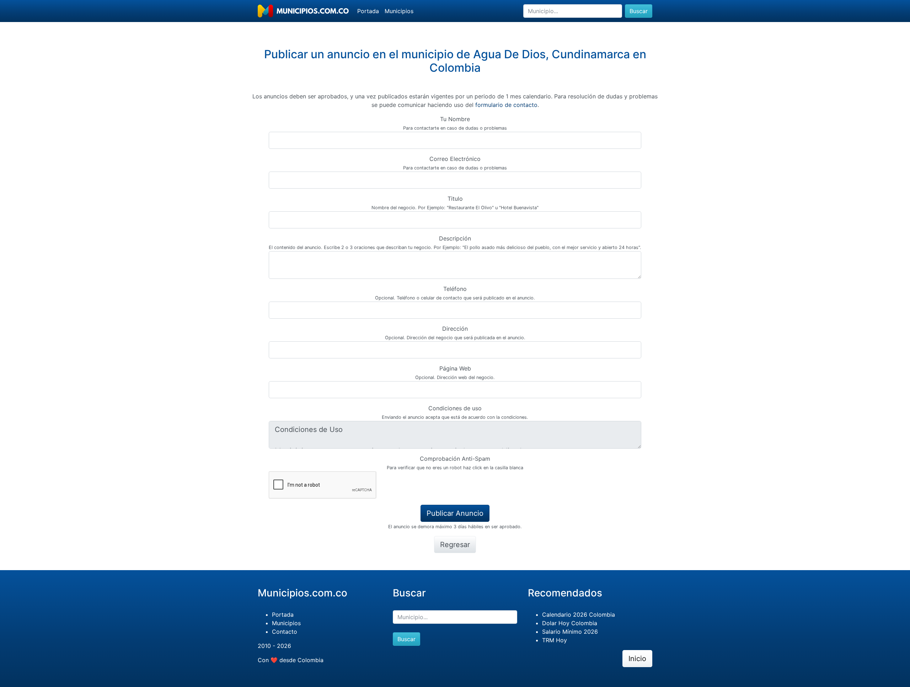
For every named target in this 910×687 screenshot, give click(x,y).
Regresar (455, 544)
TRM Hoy (554, 640)
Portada (368, 11)
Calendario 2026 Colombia (578, 614)
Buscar (639, 11)
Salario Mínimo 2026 (570, 631)
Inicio (637, 658)
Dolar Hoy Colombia (569, 623)
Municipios (399, 11)
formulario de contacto (506, 104)
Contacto (284, 631)
